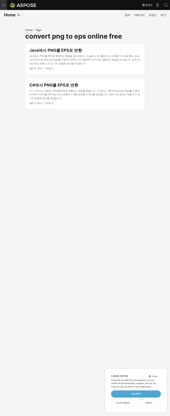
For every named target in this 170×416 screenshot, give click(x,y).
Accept (136, 394)
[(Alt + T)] (19, 15)
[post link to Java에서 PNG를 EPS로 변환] (85, 59)
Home (9, 14)
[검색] (166, 5)
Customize (123, 403)
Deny (149, 403)
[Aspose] (23, 5)
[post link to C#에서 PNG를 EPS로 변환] (85, 93)
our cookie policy (143, 387)
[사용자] (157, 5)
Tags (38, 30)
